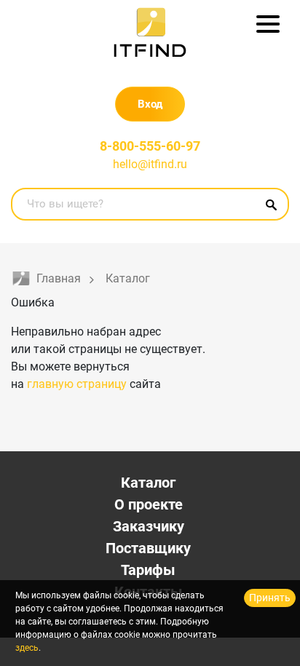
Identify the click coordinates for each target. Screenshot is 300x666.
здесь (27, 648)
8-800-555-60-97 (150, 146)
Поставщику (148, 548)
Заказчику (148, 526)
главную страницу (77, 384)
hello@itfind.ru (150, 164)
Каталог (148, 482)
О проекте (148, 504)
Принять (270, 597)
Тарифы (148, 570)
